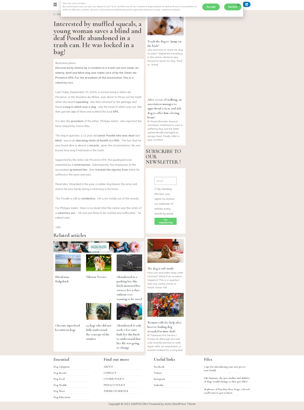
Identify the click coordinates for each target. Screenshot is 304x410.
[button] (211, 7)
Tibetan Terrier (96, 277)
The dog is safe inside (160, 268)
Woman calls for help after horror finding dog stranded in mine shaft (164, 326)
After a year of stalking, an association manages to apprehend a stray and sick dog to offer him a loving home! (164, 108)
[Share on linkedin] (247, 4)
